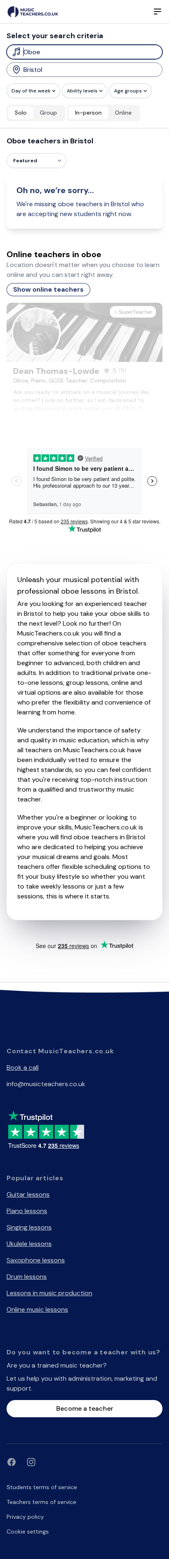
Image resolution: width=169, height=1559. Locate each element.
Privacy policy (25, 1516)
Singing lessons (29, 1227)
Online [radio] (123, 112)
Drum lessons (27, 1276)
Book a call (23, 1067)
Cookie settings (28, 1531)
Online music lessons (37, 1309)
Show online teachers (48, 289)
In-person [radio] (88, 112)
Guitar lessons (28, 1194)
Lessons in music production (49, 1293)
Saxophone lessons (36, 1260)
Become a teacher (84, 1408)
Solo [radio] (21, 112)
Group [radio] (48, 112)
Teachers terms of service (41, 1502)
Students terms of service (42, 1487)
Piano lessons (27, 1211)
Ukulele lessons (29, 1243)
